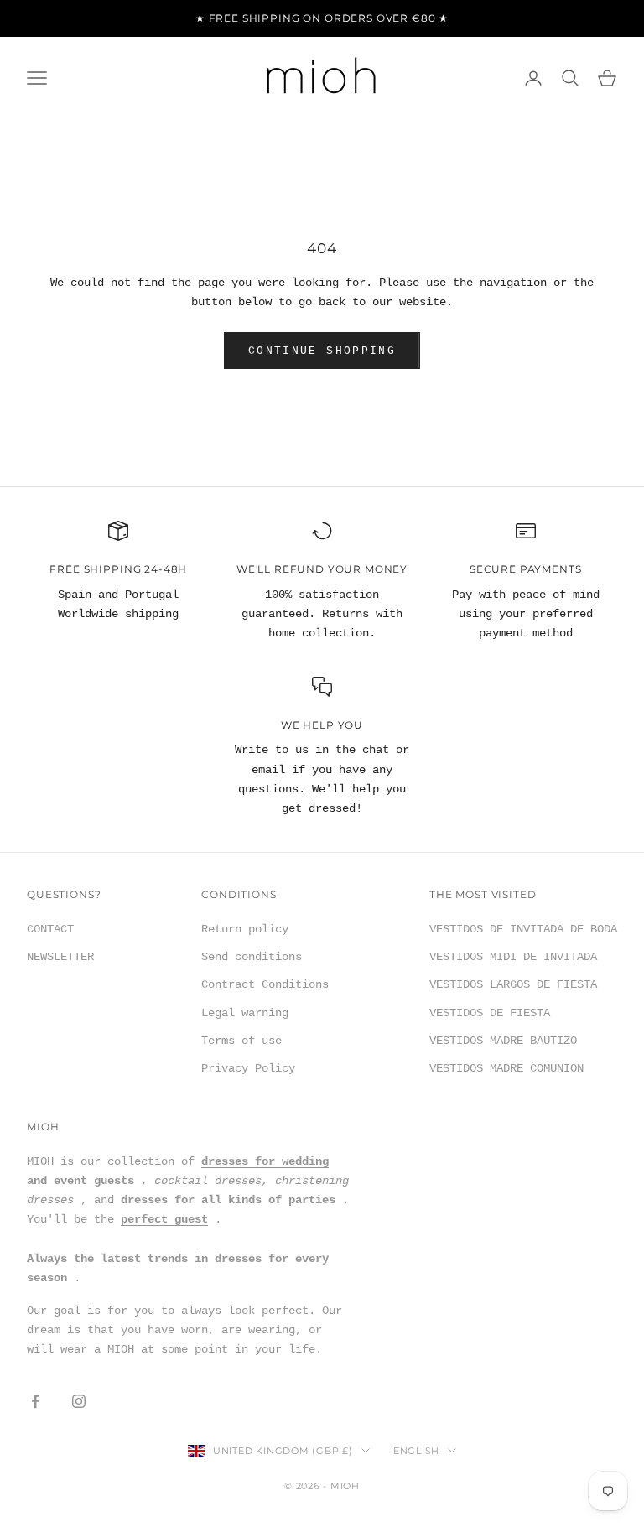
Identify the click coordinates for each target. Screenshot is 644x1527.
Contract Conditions (265, 984)
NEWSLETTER (60, 956)
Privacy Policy (248, 1068)
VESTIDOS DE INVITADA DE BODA (523, 929)
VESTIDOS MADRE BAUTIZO (503, 1040)
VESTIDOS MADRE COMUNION (506, 1068)
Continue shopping (322, 351)
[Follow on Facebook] (35, 1401)
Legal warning (244, 1013)
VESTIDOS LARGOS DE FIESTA (513, 984)
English (416, 1451)
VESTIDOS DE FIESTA (489, 1013)
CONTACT (50, 929)
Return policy (244, 929)
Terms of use (241, 1040)
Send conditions (251, 956)
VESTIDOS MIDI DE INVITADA (513, 956)
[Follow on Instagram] (78, 1401)
